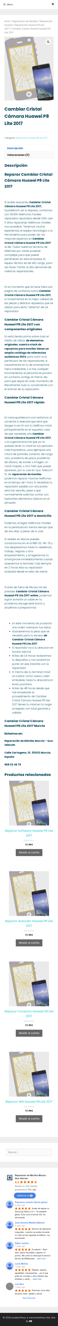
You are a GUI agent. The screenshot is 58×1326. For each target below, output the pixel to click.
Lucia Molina (21, 1263)
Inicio (7, 21)
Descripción (15, 148)
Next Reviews (29, 1297)
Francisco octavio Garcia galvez (31, 1202)
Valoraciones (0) (18, 155)
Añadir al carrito (29, 852)
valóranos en (23, 1195)
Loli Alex (19, 1284)
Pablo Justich (22, 1243)
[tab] (29, 148)
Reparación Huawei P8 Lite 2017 (31, 138)
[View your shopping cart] (52, 4)
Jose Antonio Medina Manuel (30, 1222)
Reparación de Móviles (25, 21)
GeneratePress (37, 1317)
